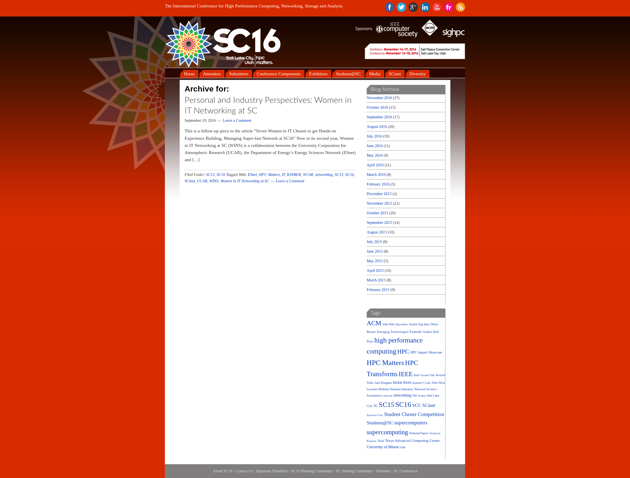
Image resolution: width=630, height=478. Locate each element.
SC (376, 406)
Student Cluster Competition (414, 414)
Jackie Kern (402, 382)
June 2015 (375, 251)
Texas (381, 441)
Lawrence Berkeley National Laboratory (390, 389)
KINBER (294, 174)
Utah (402, 447)
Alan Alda (388, 324)
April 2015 (375, 270)
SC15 (210, 174)
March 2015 (376, 280)
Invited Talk (428, 375)
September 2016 (379, 117)
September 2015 (379, 222)
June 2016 (375, 146)
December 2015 (379, 194)
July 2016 (374, 136)
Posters (422, 395)
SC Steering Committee (354, 471)
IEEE (406, 374)
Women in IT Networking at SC (244, 181)
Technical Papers (418, 433)
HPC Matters (269, 174)
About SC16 (222, 471)
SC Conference (406, 471)
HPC (403, 351)
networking (324, 174)
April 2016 (375, 165)
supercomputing (387, 432)
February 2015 (378, 290)
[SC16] (223, 44)
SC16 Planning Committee (311, 471)
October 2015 (377, 213)
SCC (416, 405)
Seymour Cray (375, 415)
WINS (214, 181)
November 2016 (379, 98)
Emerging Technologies (393, 332)
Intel (417, 375)
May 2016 (375, 155)
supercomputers (410, 423)
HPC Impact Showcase (426, 352)
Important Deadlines (272, 471)
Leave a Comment (237, 120)
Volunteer (383, 471)
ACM (374, 323)
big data (424, 324)
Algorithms (401, 324)
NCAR (308, 174)
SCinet (190, 181)
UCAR (202, 181)
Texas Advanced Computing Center (412, 441)
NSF (414, 395)
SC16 (221, 174)
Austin (413, 324)
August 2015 (377, 232)
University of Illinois (383, 447)
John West (438, 383)
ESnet (252, 174)
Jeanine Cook (421, 383)
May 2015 (375, 261)
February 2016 (378, 184)
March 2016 (376, 174)
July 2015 (374, 242)
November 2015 (379, 203)
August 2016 (377, 126)
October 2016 (377, 107)
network (388, 395)
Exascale (416, 332)
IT (283, 174)
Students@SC (380, 422)
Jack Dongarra (383, 383)
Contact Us (244, 471)
